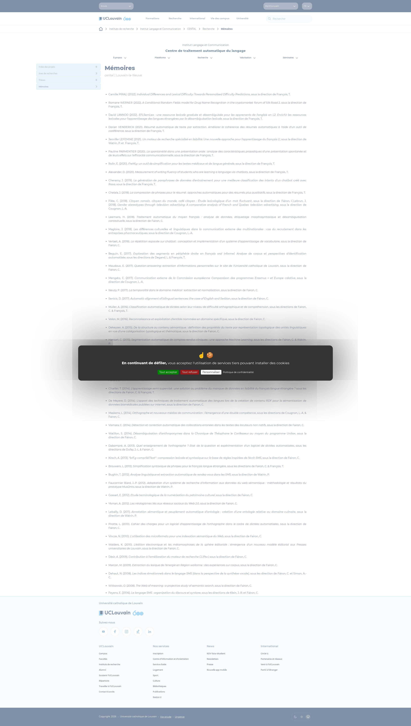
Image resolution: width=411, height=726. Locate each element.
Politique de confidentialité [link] (238, 372)
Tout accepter (168, 372)
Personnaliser (211, 372)
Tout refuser (189, 372)
